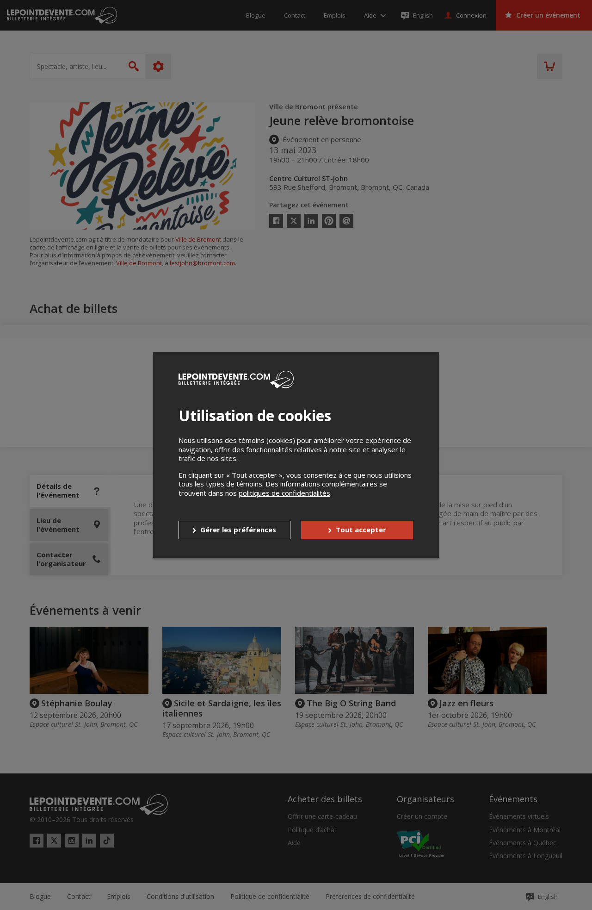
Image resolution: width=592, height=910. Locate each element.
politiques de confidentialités (284, 493)
